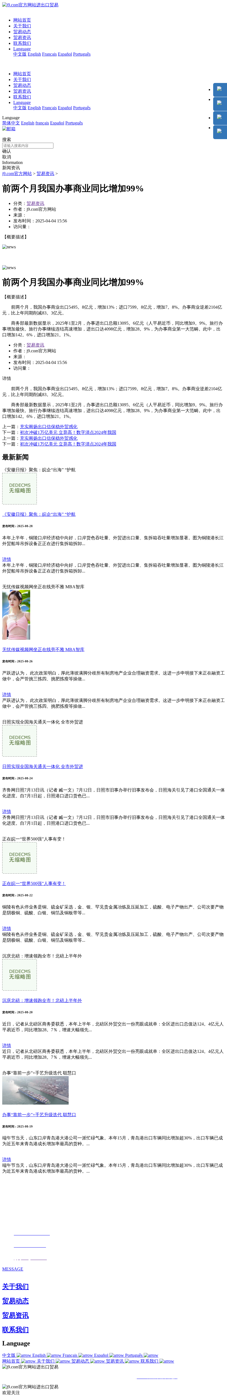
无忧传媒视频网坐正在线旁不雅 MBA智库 (43, 649)
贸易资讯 (22, 37)
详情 (6, 559)
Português (82, 54)
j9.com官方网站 (17, 173)
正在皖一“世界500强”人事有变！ (34, 883)
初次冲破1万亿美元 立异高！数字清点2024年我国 (68, 432)
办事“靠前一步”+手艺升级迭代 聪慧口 (39, 1114)
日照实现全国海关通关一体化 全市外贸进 (42, 766)
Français (49, 54)
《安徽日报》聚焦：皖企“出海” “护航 (39, 514)
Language (22, 48)
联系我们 (22, 43)
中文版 (20, 54)
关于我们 (22, 26)
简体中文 (11, 123)
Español (65, 54)
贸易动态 (22, 31)
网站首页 (22, 20)
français (42, 123)
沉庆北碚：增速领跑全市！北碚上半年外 (42, 1000)
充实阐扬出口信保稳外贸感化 (49, 426)
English (34, 54)
